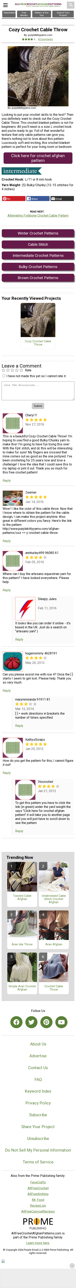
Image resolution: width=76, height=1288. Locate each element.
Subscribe (38, 1114)
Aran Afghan (53, 944)
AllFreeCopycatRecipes (38, 1211)
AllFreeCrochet (38, 1188)
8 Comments (45, 39)
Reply (7, 480)
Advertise (38, 1055)
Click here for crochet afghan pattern (38, 158)
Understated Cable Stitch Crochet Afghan (54, 899)
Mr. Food (38, 1200)
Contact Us (38, 1067)
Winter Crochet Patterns (38, 233)
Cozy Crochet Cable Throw (38, 343)
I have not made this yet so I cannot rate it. (36, 376)
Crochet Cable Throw (53, 988)
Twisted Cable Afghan (22, 897)
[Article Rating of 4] (29, 39)
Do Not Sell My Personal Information (38, 1150)
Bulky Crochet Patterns (38, 266)
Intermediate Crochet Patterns (38, 255)
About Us (38, 1044)
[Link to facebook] (16, 1022)
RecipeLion (38, 1206)
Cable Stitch (38, 244)
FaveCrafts (38, 1182)
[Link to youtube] (61, 1022)
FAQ (38, 1079)
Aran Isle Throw (22, 944)
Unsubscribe (38, 1138)
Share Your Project (38, 1126)
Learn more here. (38, 1243)
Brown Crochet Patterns (38, 277)
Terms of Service (38, 1162)
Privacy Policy (38, 1103)
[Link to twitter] (31, 1022)
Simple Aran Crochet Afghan (22, 988)
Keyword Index (38, 1091)
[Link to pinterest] (46, 1022)
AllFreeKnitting (38, 1194)
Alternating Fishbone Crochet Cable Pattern (38, 215)
